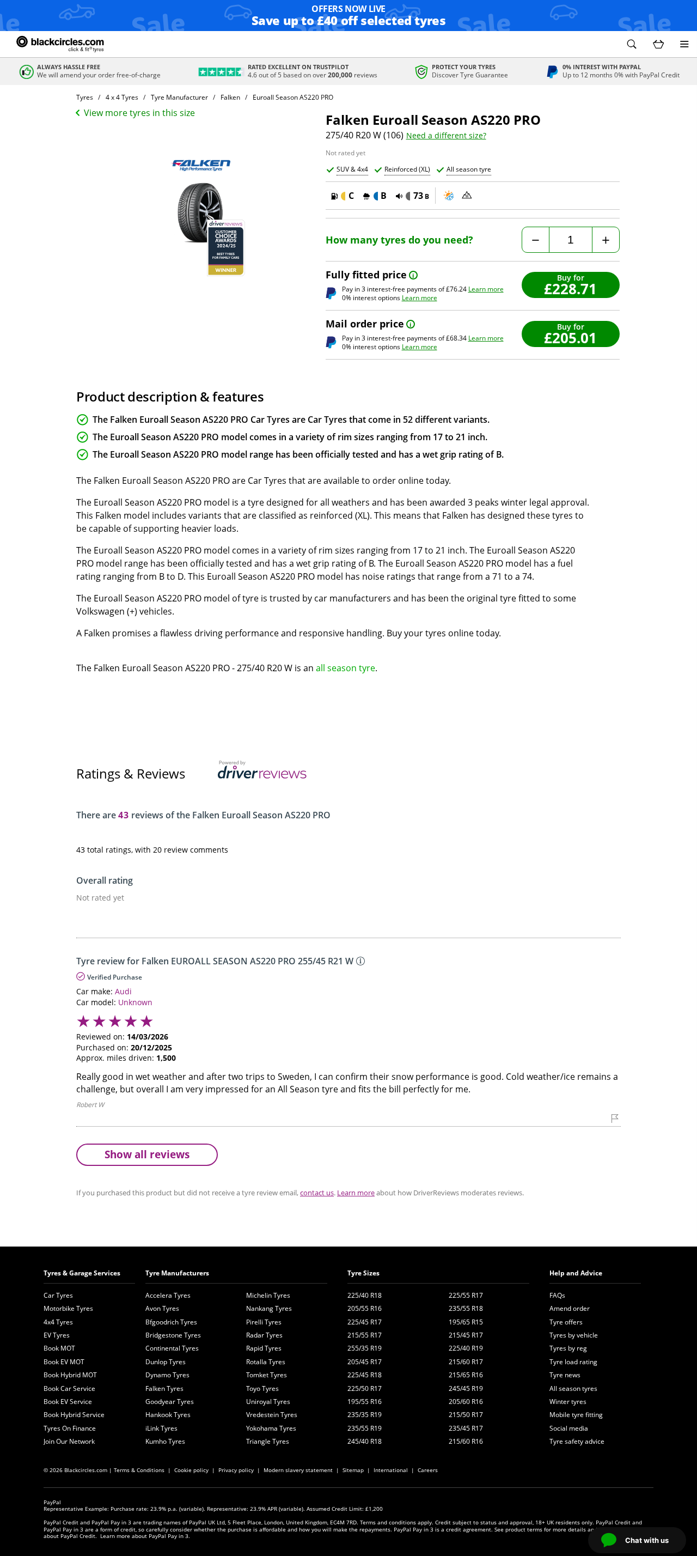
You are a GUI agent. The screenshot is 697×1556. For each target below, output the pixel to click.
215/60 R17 (466, 1361)
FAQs (557, 1295)
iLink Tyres (161, 1428)
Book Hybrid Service (74, 1414)
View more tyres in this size (139, 113)
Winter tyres (567, 1401)
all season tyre (345, 668)
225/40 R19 (466, 1348)
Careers (428, 1470)
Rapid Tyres (264, 1348)
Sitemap (353, 1470)
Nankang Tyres (269, 1308)
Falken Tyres (164, 1388)
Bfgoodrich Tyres (171, 1322)
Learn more (486, 289)
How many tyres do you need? (399, 240)
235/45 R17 (466, 1428)
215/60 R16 (466, 1441)
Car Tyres (58, 1295)
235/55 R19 (364, 1428)
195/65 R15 (466, 1322)
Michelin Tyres (268, 1295)
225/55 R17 (466, 1295)
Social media (568, 1428)
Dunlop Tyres (165, 1361)
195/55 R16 (364, 1401)
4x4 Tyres (58, 1322)
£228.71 (570, 288)
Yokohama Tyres (271, 1428)
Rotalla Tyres (265, 1361)
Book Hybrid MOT (70, 1374)
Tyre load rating (573, 1361)
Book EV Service (68, 1401)
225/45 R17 (364, 1322)
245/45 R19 (466, 1388)
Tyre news (564, 1374)
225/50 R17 (364, 1388)
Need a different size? (446, 135)
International (391, 1470)
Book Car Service (69, 1388)
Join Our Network (69, 1441)
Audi (123, 991)
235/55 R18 (466, 1308)
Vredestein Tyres (271, 1414)
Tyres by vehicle (573, 1335)
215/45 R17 (466, 1335)
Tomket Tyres (266, 1374)
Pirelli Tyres (264, 1322)
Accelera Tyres (168, 1295)
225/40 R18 (364, 1295)
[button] (632, 44)
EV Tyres (57, 1335)
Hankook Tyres (168, 1414)
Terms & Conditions (139, 1470)
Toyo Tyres (262, 1388)
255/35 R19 (364, 1348)
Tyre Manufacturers (177, 1273)
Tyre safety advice (576, 1441)
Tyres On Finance (70, 1428)
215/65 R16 (466, 1374)
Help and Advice (575, 1273)
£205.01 (570, 337)
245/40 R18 (364, 1441)
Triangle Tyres (267, 1441)
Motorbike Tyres (68, 1308)
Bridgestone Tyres (173, 1335)
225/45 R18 (364, 1374)
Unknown (135, 1002)
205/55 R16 (364, 1308)
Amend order (569, 1308)
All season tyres (573, 1388)
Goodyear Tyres (169, 1401)
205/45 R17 (364, 1361)
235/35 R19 (364, 1414)
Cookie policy (191, 1470)
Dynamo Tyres (167, 1374)
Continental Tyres (172, 1348)
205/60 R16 (466, 1401)
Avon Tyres (162, 1308)
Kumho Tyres (165, 1441)
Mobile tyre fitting (576, 1414)
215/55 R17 (364, 1335)
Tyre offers (566, 1322)
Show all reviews (147, 1154)
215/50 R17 (466, 1414)
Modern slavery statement (298, 1470)
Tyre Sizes (363, 1273)
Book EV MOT (64, 1361)
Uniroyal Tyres (268, 1401)
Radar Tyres (264, 1335)
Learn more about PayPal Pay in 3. (145, 1536)
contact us (317, 1193)
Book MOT (59, 1348)
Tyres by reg (568, 1348)
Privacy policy (236, 1470)
